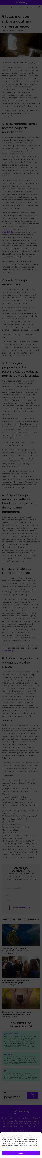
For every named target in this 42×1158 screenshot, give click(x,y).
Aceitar (21, 1153)
